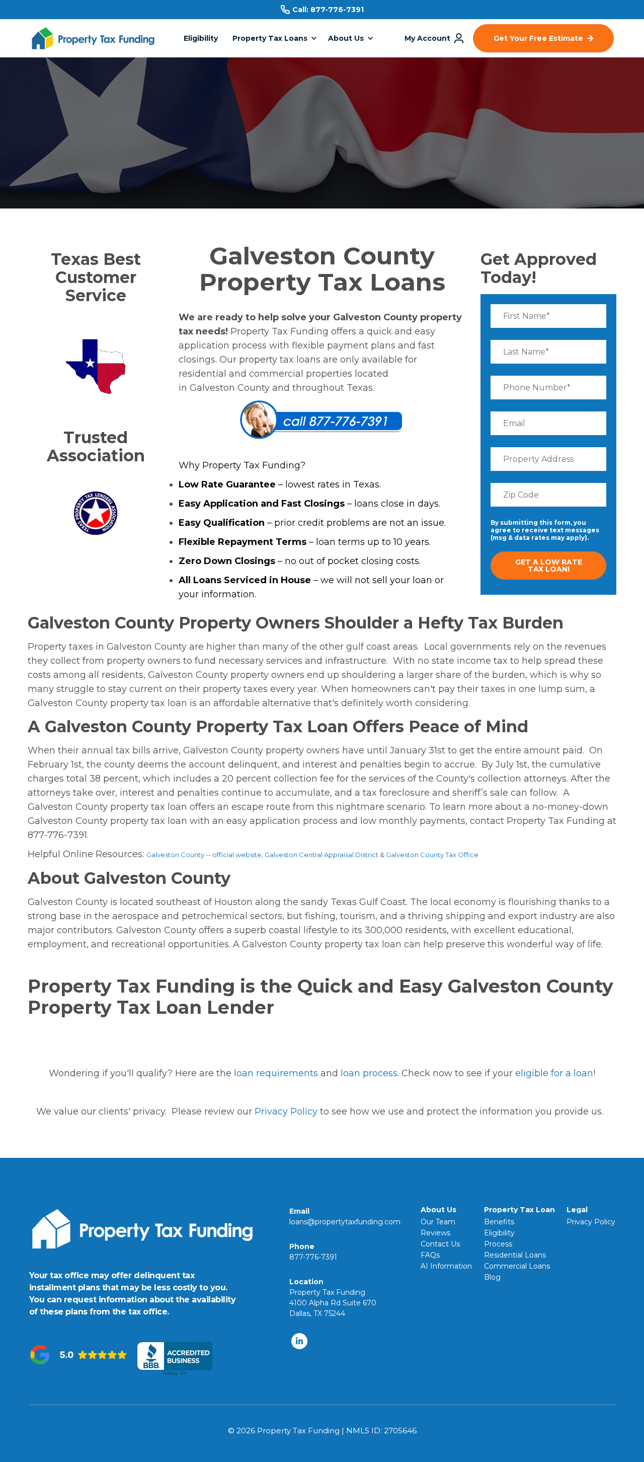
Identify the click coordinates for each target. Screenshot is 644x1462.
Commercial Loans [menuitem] (517, 1266)
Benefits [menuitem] (499, 1221)
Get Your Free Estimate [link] (538, 38)
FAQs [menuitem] (430, 1255)
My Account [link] (427, 38)
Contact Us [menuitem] (440, 1243)
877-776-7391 (337, 9)
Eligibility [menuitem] (499, 1232)
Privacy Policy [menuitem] (591, 1221)
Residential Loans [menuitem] (515, 1255)
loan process (369, 1073)
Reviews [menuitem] (435, 1232)
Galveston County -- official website (204, 855)
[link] (93, 43)
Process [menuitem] (498, 1243)
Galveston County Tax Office (432, 855)
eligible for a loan (554, 1073)
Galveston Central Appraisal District (321, 855)
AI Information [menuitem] (446, 1266)
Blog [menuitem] (492, 1277)
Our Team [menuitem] (438, 1221)
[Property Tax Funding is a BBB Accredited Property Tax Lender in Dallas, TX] (174, 1359)
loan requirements (276, 1073)
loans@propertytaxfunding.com (344, 1221)
